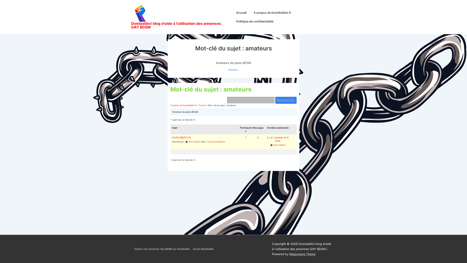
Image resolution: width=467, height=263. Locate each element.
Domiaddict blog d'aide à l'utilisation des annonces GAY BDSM (176, 25)
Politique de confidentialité (254, 21)
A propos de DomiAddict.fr (272, 12)
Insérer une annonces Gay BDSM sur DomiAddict (162, 248)
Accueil (241, 12)
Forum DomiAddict (216, 141)
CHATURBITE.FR (181, 137)
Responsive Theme (302, 254)
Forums (202, 105)
